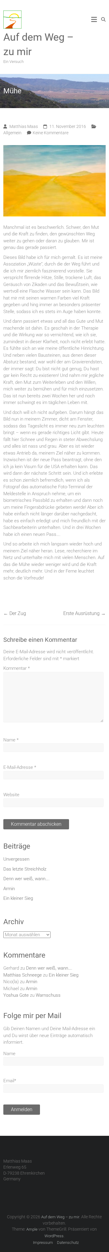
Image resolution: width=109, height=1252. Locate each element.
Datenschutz (68, 1242)
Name (10, 740)
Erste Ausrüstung (84, 613)
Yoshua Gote (16, 995)
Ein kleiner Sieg (18, 898)
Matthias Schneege (22, 975)
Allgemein (12, 132)
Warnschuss (48, 995)
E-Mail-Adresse (19, 767)
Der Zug (14, 613)
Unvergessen (16, 859)
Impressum (43, 1242)
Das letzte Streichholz (24, 869)
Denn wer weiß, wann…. (26, 878)
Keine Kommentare (50, 132)
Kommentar (16, 668)
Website (11, 794)
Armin (9, 888)
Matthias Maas (23, 126)
